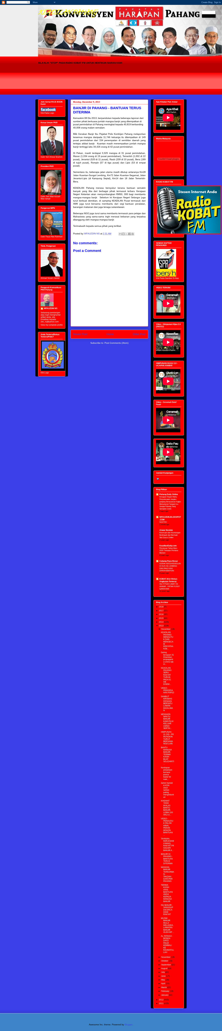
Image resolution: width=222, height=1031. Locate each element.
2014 (161, 622)
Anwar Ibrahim (166, 530)
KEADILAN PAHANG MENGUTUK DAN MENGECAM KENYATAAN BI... (167, 640)
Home (110, 334)
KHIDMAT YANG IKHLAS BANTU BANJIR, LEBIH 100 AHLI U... (167, 808)
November (166, 957)
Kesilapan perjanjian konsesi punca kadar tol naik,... (166, 773)
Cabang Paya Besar (168, 561)
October (165, 961)
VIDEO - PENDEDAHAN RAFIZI (167, 690)
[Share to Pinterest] (132, 234)
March (164, 987)
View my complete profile (52, 325)
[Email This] (120, 234)
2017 (161, 611)
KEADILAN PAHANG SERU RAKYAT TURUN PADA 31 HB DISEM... (166, 676)
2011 (161, 1003)
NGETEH (163, 522)
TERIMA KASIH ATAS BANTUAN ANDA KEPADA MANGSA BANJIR (167, 893)
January (165, 995)
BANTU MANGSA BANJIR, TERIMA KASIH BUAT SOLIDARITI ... (167, 755)
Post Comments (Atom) (116, 343)
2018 (161, 607)
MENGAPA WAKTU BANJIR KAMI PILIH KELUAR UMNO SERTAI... (167, 721)
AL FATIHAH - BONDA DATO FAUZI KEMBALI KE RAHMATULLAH (167, 944)
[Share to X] (126, 234)
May (163, 980)
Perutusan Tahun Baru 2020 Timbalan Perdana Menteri (168, 550)
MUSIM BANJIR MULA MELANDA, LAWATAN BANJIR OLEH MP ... (167, 925)
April (163, 983)
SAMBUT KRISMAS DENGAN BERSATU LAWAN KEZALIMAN (167, 703)
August (164, 968)
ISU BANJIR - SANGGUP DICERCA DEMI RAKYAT (167, 910)
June (163, 976)
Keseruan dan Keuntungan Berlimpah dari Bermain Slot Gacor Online (169, 535)
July (163, 972)
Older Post (139, 334)
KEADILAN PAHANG (67, 12)
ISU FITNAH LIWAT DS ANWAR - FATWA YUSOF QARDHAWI (169, 586)
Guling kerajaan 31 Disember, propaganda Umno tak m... (167, 658)
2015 (161, 618)
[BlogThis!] (123, 234)
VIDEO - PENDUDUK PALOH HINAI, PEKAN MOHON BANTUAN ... (167, 827)
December (166, 629)
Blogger (128, 1024)
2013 (161, 626)
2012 (161, 1000)
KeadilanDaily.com (168, 546)
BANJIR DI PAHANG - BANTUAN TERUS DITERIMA (167, 859)
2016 (161, 614)
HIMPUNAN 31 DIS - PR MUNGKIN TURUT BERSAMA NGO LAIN (167, 738)
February (165, 991)
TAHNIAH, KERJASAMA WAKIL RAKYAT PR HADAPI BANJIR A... (167, 845)
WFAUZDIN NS (50, 308)
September (166, 965)
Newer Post (80, 334)
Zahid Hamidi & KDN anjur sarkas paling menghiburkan (167, 790)
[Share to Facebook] (129, 234)
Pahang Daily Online (168, 494)
